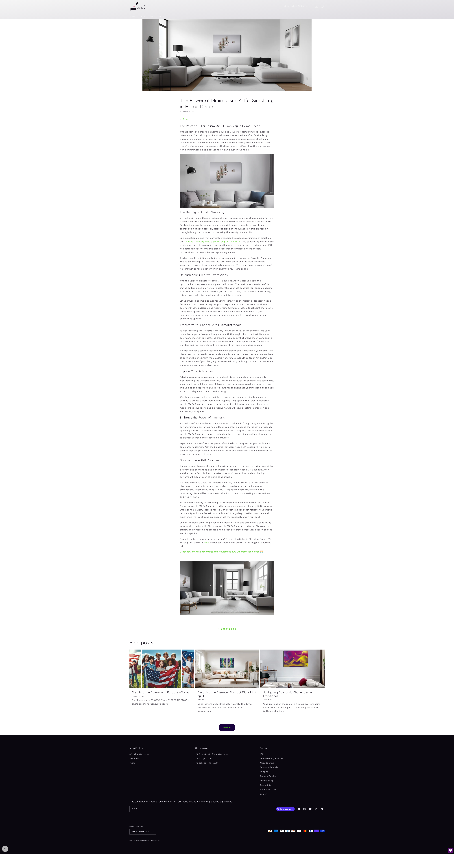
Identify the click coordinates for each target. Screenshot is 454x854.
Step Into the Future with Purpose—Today (161, 692)
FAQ (261, 754)
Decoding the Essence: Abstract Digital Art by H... (226, 694)
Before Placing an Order (271, 759)
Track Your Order (268, 790)
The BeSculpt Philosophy (206, 763)
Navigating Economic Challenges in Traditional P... (287, 694)
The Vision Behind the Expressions (211, 754)
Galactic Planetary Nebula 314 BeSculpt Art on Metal (212, 242)
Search (263, 794)
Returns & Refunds (269, 767)
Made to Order (267, 763)
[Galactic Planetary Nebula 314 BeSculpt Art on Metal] (227, 181)
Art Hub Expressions (139, 754)
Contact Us (265, 785)
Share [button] (185, 119)
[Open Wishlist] (450, 850)
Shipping (264, 772)
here (206, 543)
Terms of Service (268, 776)
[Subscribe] (173, 809)
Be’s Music (134, 759)
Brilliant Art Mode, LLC (151, 841)
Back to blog (228, 629)
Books (132, 763)
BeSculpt (139, 841)
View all (227, 728)
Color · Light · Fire (203, 759)
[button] (311, 6)
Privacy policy (266, 781)
